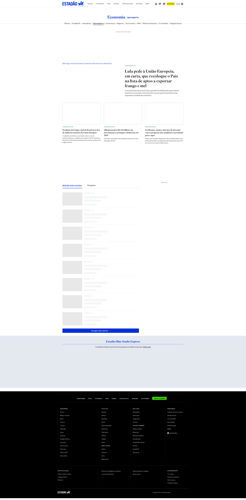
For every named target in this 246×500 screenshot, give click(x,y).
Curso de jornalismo (107, 474)
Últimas (67, 23)
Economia (116, 17)
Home (90, 398)
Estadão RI (76, 23)
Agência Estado (137, 429)
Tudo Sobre (104, 432)
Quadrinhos (136, 419)
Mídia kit (60, 480)
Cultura (62, 425)
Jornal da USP (171, 419)
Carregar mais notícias (99, 331)
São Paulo (104, 419)
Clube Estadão (81, 398)
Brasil (62, 419)
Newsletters (136, 412)
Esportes (62, 435)
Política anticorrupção (64, 474)
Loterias (135, 422)
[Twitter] (178, 492)
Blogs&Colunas (176, 23)
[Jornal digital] (164, 4)
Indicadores (86, 23)
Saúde (103, 422)
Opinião (103, 412)
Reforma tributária (150, 23)
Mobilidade (104, 408)
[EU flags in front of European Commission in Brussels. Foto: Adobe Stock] (92, 80)
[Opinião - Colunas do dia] (159, 4)
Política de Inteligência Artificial (111, 471)
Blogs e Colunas (64, 415)
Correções (170, 474)
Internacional (64, 446)
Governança (110, 23)
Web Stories (105, 459)
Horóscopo (136, 415)
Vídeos (103, 449)
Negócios (120, 23)
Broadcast (136, 432)
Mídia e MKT (64, 452)
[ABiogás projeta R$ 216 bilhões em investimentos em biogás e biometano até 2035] (123, 113)
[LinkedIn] (187, 492)
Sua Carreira (130, 23)
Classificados (136, 439)
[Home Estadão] (73, 3)
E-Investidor (163, 23)
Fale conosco (171, 480)
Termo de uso (137, 474)
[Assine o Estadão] (171, 3)
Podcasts (104, 452)
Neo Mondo (171, 422)
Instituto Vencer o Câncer (175, 412)
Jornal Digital (145, 398)
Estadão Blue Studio (139, 442)
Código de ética (62, 477)
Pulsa (107, 398)
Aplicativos (136, 452)
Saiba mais (147, 347)
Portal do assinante (173, 477)
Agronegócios (98, 23)
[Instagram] (183, 492)
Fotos (103, 456)
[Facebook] (174, 492)
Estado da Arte (171, 415)
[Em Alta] (155, 4)
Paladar (114, 398)
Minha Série (63, 456)
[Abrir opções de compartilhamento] (178, 65)
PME (139, 23)
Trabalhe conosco (172, 483)
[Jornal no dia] (175, 445)
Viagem (103, 439)
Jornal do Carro (124, 398)
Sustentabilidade (106, 425)
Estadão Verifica (65, 439)
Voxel (103, 442)
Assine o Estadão (159, 398)
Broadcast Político (138, 435)
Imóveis (135, 446)
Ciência (62, 422)
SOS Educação (171, 425)
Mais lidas (63, 449)
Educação (63, 429)
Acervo (62, 412)
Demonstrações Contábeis (140, 471)
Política (103, 415)
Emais (62, 432)
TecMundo (135, 398)
